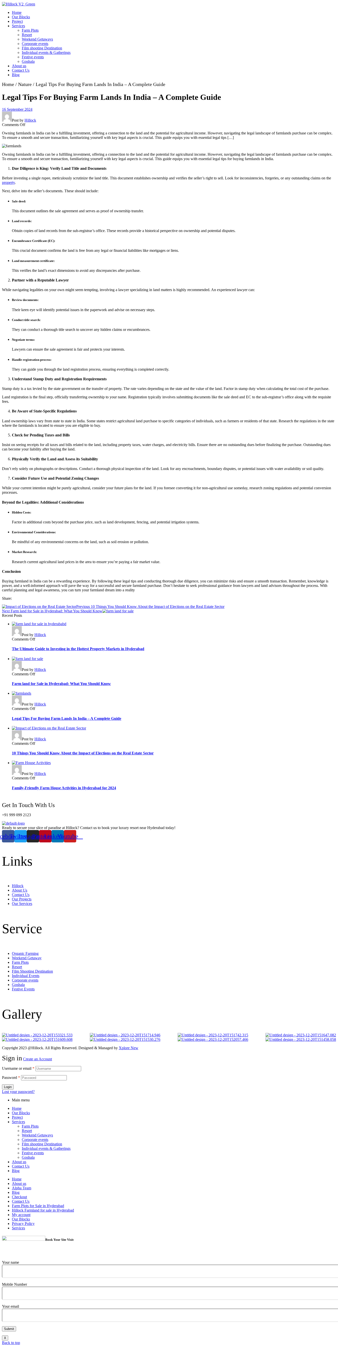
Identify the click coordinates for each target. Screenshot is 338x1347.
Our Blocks (21, 1113)
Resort (27, 1131)
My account (21, 1215)
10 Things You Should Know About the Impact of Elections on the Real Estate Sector (83, 753)
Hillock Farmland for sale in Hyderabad (43, 1210)
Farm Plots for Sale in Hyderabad (38, 1206)
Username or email (18, 1068)
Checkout (19, 1197)
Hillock (30, 120)
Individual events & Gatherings (46, 1148)
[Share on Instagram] (35, 600)
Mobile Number (14, 1284)
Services (18, 1122)
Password (11, 1077)
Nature (25, 84)
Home (8, 84)
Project (17, 1117)
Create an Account (37, 1059)
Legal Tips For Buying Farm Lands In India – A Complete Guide (66, 718)
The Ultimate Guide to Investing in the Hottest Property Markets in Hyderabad (78, 649)
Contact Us (20, 1166)
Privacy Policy (23, 1223)
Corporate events (35, 1139)
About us (19, 1162)
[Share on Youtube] (45, 600)
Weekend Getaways (37, 1135)
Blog (16, 1171)
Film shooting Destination (42, 1144)
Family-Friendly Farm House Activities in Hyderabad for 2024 (64, 788)
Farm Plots (30, 1126)
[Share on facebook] (16, 600)
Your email (10, 1306)
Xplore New (128, 1048)
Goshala (28, 1157)
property (8, 182)
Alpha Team (21, 1188)
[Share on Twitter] (26, 600)
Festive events (33, 1153)
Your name (10, 1262)
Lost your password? (18, 1092)
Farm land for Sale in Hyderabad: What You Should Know (61, 684)
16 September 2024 (17, 109)
